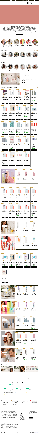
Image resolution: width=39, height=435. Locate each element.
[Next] (37, 43)
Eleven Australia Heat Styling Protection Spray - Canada (26, 245)
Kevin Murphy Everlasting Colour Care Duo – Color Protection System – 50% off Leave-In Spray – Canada (34, 130)
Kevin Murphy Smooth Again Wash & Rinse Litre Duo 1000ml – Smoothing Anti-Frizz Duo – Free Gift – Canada (5, 161)
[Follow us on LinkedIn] (22, 432)
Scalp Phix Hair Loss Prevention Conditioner (33, 357)
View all (37, 62)
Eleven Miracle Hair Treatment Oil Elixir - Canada (19, 245)
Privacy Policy (21, 416)
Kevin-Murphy (10, 131)
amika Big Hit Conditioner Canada (18, 310)
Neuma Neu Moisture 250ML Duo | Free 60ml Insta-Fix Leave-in (5, 130)
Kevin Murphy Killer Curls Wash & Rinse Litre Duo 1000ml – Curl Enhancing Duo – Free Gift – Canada (26, 161)
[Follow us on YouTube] (21, 432)
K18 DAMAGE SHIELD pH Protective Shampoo (33, 294)
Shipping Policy (21, 414)
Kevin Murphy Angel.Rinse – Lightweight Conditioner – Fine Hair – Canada (26, 179)
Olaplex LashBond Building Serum (18, 230)
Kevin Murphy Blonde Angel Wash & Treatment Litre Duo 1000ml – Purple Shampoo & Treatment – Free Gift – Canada (34, 197)
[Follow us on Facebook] (17, 432)
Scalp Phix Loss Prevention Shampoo (26, 357)
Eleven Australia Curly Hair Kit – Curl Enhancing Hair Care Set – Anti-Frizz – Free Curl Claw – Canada (12, 161)
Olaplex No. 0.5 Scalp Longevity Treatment (33, 230)
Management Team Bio (22, 418)
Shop (23, 82)
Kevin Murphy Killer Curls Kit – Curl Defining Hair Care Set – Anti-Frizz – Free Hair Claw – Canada (34, 114)
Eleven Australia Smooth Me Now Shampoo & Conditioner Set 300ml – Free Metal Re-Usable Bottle (27, 263)
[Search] (27, 3)
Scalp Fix (17, 358)
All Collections (21, 412)
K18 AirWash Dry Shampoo (18, 294)
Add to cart (5, 103)
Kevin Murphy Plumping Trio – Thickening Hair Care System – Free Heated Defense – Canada (19, 161)
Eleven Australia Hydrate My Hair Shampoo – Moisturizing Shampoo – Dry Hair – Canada (34, 245)
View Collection (5, 173)
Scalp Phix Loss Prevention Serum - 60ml (18, 357)
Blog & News (21, 411)
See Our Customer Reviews (19, 34)
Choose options (19, 119)
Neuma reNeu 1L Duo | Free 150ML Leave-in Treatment (12, 97)
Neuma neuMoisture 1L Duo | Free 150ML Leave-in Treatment (27, 114)
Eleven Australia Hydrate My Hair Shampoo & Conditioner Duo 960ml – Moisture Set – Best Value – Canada (5, 263)
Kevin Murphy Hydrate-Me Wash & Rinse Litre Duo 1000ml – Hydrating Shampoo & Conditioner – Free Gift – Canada (4, 197)
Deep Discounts (22, 413)
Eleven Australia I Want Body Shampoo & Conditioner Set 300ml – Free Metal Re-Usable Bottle (5, 278)
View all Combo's (36, 87)
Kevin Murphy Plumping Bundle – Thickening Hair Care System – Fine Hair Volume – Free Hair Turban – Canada (26, 98)
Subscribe (36, 0)
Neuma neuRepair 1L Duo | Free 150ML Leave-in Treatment (26, 130)
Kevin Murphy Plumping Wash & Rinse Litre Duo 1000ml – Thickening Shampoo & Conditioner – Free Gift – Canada (19, 98)
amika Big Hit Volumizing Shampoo (25, 310)
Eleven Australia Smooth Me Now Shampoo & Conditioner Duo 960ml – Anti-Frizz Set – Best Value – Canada (19, 114)
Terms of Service (22, 417)
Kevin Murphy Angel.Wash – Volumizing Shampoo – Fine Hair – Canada (18, 179)
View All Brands (36, 50)
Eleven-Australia (11, 147)
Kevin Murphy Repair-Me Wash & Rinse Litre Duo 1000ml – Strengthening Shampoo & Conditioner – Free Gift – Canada (4, 114)
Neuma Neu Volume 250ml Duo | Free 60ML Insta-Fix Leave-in (19, 130)
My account (31, 3)
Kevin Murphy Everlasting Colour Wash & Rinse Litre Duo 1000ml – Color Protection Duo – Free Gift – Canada (26, 212)
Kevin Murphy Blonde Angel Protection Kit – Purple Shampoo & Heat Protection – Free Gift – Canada (34, 145)
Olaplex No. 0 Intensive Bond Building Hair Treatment (26, 230)
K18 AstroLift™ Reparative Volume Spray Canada (25, 294)
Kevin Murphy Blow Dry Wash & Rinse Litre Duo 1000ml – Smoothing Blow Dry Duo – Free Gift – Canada (34, 212)
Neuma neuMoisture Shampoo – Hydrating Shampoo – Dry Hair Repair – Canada (34, 325)
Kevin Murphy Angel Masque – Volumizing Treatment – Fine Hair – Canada (34, 179)
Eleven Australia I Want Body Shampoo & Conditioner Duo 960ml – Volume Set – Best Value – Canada (34, 263)
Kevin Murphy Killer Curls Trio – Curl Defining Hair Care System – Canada (12, 130)
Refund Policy (21, 415)
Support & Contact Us (22, 419)
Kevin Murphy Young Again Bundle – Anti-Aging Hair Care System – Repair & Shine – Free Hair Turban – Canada (5, 98)
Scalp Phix (32, 358)
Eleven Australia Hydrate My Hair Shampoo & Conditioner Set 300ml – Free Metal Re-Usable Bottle (12, 114)
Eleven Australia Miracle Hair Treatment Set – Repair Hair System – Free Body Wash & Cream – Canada (12, 145)
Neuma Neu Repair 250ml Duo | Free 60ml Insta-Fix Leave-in (33, 98)
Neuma (31, 99)
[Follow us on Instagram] (18, 432)
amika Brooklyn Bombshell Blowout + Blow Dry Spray (33, 310)
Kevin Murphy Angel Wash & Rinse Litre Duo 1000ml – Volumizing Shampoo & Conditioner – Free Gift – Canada (12, 197)
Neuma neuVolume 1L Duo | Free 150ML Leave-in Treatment (26, 145)
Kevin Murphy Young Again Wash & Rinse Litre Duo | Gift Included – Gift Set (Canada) (19, 145)
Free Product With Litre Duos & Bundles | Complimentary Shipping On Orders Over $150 (19, 0)
